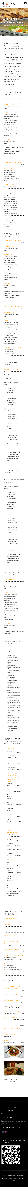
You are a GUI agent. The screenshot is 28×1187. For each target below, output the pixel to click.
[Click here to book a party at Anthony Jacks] (14, 1122)
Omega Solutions (14, 1178)
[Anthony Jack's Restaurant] (8, 4)
